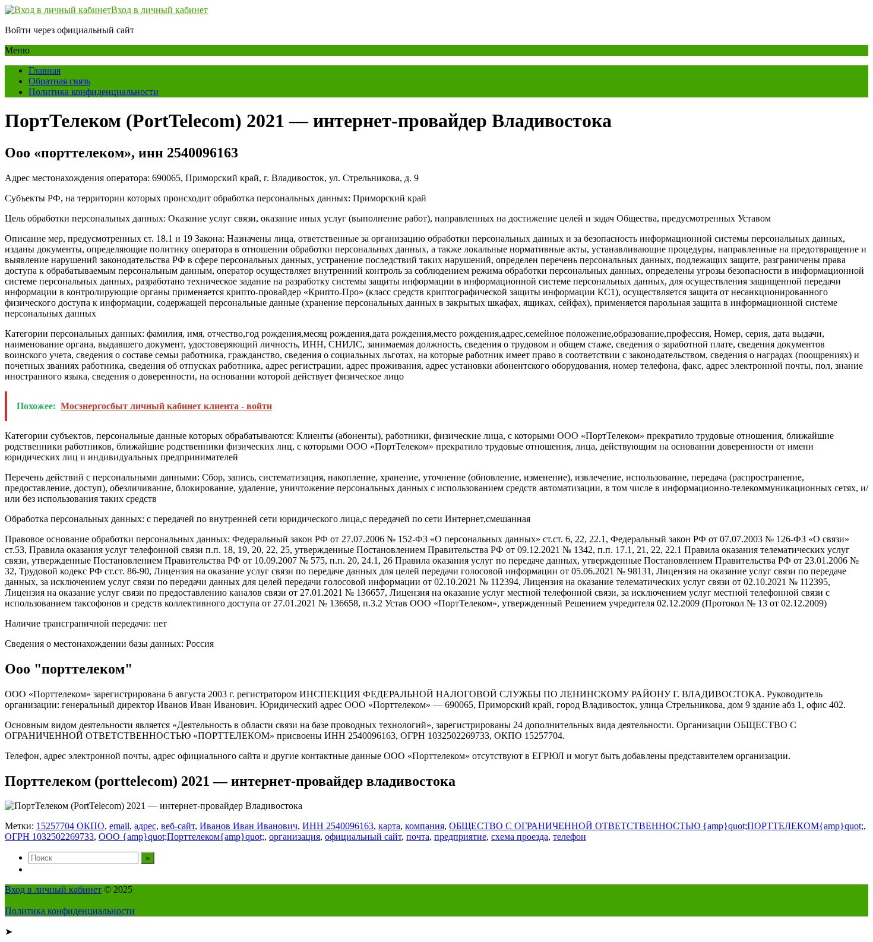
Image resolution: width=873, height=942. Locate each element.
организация (294, 837)
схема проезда (519, 837)
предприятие (460, 837)
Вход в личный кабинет (159, 10)
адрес (145, 826)
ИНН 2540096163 (338, 826)
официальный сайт (363, 837)
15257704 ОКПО (70, 826)
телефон (569, 837)
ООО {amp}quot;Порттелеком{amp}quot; (181, 837)
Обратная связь (59, 81)
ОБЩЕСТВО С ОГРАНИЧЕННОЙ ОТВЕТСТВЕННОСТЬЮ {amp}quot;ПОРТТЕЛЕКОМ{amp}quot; (656, 826)
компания (424, 826)
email (119, 826)
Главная (45, 70)
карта (389, 826)
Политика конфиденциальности (94, 92)
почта (417, 837)
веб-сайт (178, 826)
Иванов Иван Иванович (249, 826)
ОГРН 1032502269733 (49, 837)
